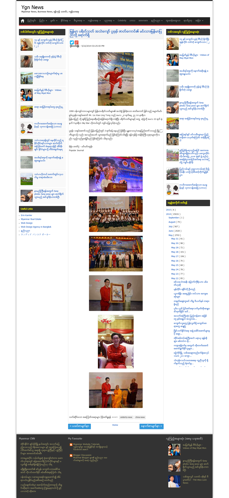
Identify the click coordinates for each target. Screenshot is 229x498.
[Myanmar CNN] (22, 20)
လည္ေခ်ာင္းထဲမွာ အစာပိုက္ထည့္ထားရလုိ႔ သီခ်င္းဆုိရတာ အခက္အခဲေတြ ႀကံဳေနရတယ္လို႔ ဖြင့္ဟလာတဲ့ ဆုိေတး (41, 488)
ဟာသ (132, 20)
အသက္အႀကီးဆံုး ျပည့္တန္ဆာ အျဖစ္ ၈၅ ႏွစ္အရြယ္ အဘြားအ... (190, 318)
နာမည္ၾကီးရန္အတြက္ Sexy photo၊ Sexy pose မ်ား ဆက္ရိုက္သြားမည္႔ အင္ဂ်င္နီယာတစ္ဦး (49, 194)
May (171, 235)
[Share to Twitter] (72, 42)
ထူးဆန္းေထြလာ (173, 20)
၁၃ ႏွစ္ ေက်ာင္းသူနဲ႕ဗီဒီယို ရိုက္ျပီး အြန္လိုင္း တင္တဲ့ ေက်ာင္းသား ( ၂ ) (48, 43)
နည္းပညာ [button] (156, 20)
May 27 (175, 256)
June (171, 231)
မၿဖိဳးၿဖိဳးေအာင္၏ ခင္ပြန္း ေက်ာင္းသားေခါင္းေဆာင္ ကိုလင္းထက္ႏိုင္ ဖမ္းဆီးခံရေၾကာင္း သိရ (41, 471)
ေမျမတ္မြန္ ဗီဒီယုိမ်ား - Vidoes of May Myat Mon (47, 92)
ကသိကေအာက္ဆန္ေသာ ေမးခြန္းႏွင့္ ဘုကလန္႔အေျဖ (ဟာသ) (48, 125)
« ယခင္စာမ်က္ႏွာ (79, 426)
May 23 (175, 274)
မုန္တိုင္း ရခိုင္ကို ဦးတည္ (184, 289)
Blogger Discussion (82, 455)
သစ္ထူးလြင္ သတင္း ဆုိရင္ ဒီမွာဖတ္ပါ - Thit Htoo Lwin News (195, 480)
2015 (168, 210)
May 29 (175, 247)
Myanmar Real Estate (31, 219)
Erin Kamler (26, 215)
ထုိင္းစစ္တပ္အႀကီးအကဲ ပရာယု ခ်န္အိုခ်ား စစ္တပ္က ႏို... (190, 340)
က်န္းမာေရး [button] (93, 20)
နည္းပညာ (25, 230)
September (174, 217)
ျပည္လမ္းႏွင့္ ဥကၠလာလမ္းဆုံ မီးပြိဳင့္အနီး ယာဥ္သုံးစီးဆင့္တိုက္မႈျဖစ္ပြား (194, 172)
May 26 (175, 261)
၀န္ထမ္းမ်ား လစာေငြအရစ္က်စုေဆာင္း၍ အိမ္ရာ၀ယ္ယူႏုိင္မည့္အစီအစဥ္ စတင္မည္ (41, 479)
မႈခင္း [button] (53, 20)
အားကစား (143, 20)
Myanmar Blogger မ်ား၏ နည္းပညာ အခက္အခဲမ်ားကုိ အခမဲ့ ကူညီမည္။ (90, 459)
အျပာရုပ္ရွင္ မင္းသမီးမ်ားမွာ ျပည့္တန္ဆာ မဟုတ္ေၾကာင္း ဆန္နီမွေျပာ (194, 137)
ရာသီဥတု (188, 20)
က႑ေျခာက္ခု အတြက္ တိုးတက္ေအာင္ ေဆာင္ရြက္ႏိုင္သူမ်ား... (191, 347)
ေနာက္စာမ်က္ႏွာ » (151, 426)
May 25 (175, 265)
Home (115, 425)
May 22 (175, 278)
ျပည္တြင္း (32, 20)
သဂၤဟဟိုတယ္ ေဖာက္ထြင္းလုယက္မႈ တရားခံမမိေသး (48, 176)
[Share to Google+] (76, 42)
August (172, 222)
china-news (140, 417)
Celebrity (122, 20)
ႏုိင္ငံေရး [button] (65, 20)
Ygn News (32, 8)
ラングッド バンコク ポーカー (36, 234)
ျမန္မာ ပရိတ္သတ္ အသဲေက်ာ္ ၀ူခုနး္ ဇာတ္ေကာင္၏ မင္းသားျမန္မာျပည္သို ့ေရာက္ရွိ (116, 33)
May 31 (175, 238)
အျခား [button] (198, 20)
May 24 (175, 269)
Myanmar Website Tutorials (86, 444)
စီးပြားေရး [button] (78, 20)
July (171, 226)
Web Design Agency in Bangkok (36, 227)
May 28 (175, 252)
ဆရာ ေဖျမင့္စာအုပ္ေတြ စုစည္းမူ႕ (48, 107)
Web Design (27, 223)
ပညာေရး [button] (108, 20)
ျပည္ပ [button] (42, 20)
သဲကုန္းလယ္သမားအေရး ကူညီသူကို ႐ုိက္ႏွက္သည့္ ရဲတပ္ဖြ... (191, 362)
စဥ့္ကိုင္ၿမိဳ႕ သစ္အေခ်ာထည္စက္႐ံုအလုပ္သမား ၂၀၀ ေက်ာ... (191, 355)
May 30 (175, 243)
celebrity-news (126, 417)
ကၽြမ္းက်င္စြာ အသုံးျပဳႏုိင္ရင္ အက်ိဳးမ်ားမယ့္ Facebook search (90, 448)
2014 (168, 214)
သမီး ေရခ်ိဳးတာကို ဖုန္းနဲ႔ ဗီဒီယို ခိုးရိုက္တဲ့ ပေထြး (48, 58)
